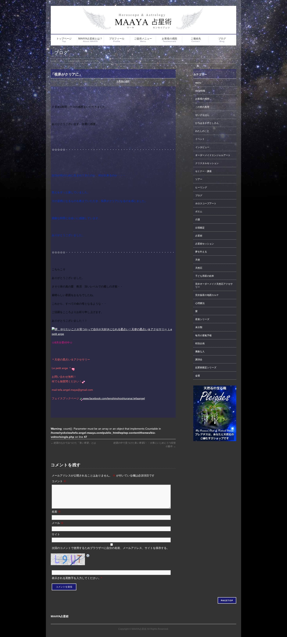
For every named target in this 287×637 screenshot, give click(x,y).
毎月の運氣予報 (203, 335)
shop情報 (200, 90)
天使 (197, 259)
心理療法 (200, 303)
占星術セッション (204, 243)
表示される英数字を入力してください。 (76, 578)
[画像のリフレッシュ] (88, 555)
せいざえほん (202, 115)
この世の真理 (202, 107)
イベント (200, 139)
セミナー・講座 (203, 171)
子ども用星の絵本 (204, 276)
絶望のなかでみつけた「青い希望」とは (73, 443)
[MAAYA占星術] (143, 18)
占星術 (198, 235)
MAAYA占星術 (139, 629)
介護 (197, 219)
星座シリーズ (202, 319)
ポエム (198, 211)
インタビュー (202, 147)
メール (57, 523)
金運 (197, 375)
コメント (59, 481)
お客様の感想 (123, 81)
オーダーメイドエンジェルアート (212, 155)
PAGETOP (227, 600)
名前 (56, 511)
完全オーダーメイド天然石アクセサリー (214, 285)
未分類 (198, 327)
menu (198, 82)
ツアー (198, 179)
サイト (56, 534)
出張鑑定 (200, 227)
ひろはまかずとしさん (207, 123)
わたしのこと (202, 131)
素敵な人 (200, 351)
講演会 (198, 359)
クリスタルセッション (207, 163)
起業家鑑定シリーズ (205, 367)
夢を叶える (201, 251)
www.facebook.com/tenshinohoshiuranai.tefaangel (114, 398)
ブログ (198, 195)
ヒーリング (201, 187)
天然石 (198, 268)
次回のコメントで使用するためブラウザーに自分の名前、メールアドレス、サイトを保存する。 (110, 548)
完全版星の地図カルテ (207, 295)
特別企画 (200, 343)
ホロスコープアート (205, 203)
